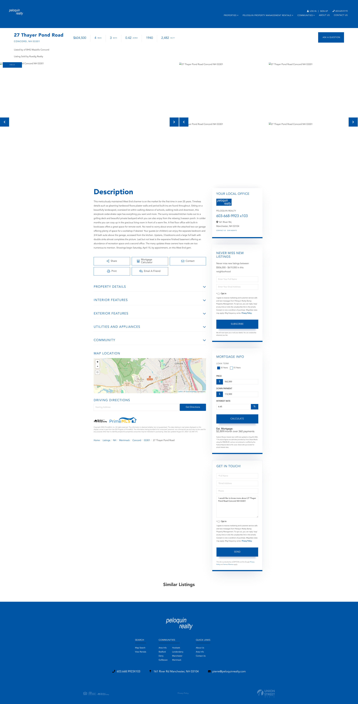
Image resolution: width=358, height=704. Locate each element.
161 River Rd (176, 671)
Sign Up (324, 11)
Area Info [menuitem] (163, 648)
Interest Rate (223, 401)
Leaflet (180, 391)
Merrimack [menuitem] (176, 660)
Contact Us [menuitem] (341, 15)
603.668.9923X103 (128, 671)
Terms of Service (228, 564)
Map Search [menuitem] (140, 648)
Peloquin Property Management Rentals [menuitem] (267, 16)
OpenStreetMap (191, 391)
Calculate (237, 419)
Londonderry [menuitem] (177, 652)
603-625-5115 (341, 11)
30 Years (224, 368)
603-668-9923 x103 (232, 216)
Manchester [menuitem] (177, 656)
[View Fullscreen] (97, 372)
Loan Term (222, 364)
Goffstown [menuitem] (163, 660)
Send (237, 552)
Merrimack (124, 440)
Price (219, 376)
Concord (136, 440)
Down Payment (224, 389)
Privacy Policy (247, 313)
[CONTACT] (331, 37)
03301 (147, 440)
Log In (312, 11)
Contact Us (221, 230)
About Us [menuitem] (324, 15)
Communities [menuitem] (305, 16)
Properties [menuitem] (230, 16)
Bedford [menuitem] (162, 652)
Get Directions (193, 407)
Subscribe (237, 324)
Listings (106, 440)
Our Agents (232, 230)
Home (97, 440)
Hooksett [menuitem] (176, 648)
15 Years (237, 368)
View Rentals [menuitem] (140, 652)
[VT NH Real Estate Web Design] (266, 693)
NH (114, 440)
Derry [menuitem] (161, 656)
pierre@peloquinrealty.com (229, 671)
